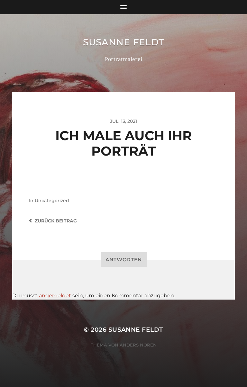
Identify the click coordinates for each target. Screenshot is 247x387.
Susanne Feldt (123, 42)
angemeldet (55, 295)
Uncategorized (52, 200)
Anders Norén (138, 344)
